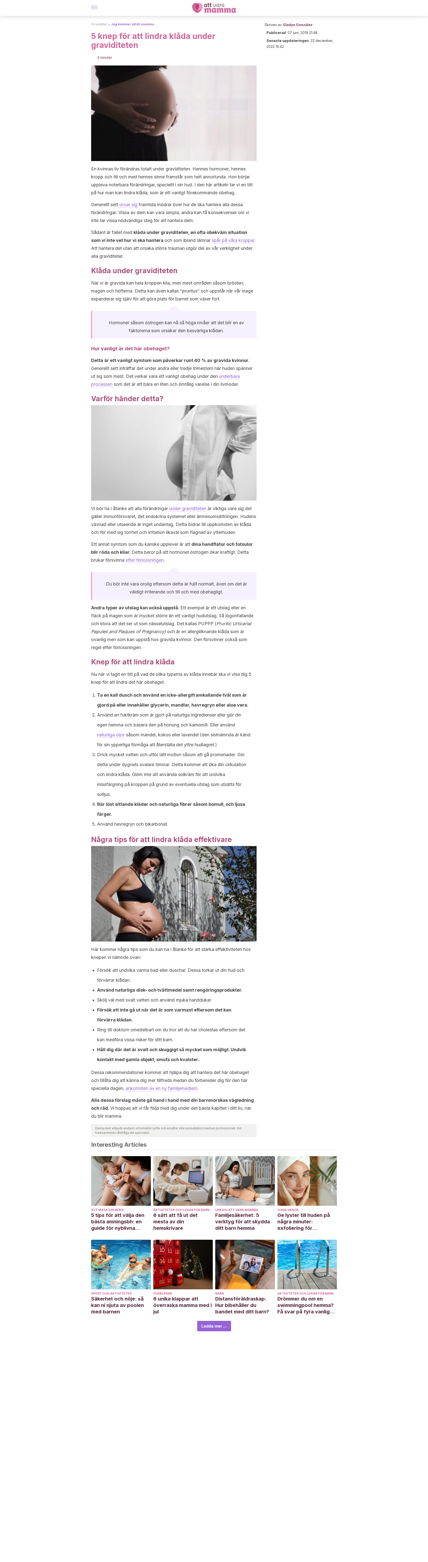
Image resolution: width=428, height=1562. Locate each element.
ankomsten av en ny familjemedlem (161, 1088)
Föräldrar (162, 1293)
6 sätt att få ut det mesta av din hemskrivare (175, 1221)
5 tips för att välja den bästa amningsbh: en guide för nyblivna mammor (117, 1221)
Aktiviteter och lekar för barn (181, 1210)
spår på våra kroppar (233, 240)
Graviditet (99, 24)
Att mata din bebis (107, 1210)
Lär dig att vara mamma (236, 1210)
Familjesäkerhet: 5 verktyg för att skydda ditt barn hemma (242, 1221)
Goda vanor (287, 1210)
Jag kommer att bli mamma (132, 24)
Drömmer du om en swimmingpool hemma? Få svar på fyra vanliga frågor (305, 1305)
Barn (219, 1293)
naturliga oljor (111, 734)
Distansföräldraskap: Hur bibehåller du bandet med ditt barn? (242, 1305)
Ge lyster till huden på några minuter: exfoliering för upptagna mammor (303, 1221)
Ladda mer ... (214, 1326)
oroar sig (128, 204)
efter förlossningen (145, 560)
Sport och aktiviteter (111, 1293)
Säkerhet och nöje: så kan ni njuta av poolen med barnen (117, 1305)
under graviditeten (187, 508)
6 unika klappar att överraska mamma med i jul (182, 1305)
